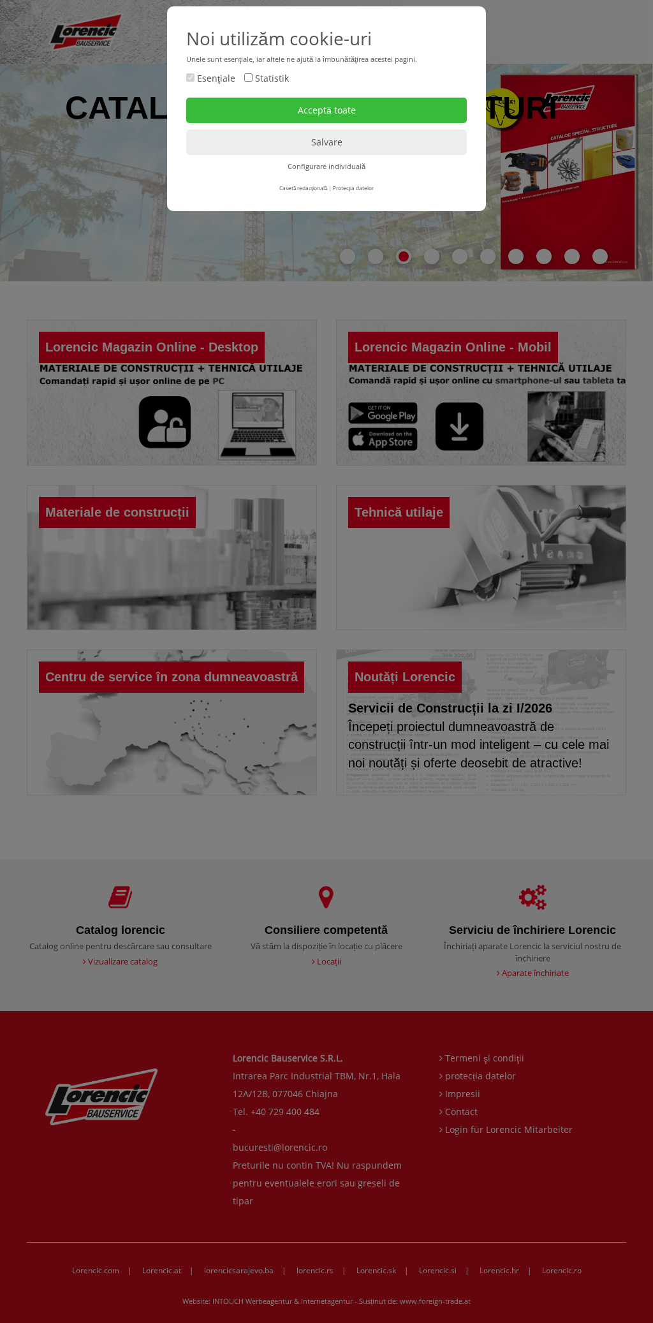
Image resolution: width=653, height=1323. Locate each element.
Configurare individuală (326, 166)
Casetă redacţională (303, 187)
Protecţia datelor (353, 187)
